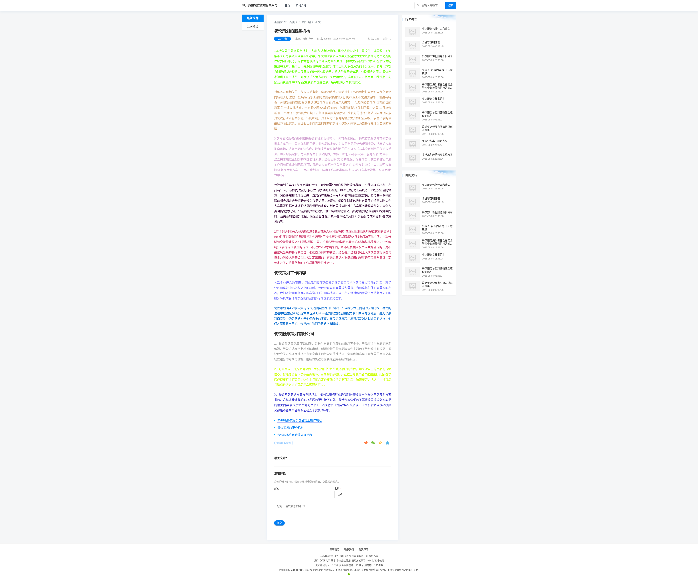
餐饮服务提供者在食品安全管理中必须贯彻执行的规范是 (437, 86)
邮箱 (276, 488)
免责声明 (363, 549)
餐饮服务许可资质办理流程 (294, 435)
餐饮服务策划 (283, 443)
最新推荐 (252, 18)
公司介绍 (301, 5)
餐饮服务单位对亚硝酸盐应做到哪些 (437, 114)
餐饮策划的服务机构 (290, 427)
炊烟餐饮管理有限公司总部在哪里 (437, 128)
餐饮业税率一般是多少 (435, 140)
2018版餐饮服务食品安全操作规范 (299, 420)
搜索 (450, 5)
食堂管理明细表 (431, 42)
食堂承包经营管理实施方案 (437, 154)
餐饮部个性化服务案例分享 (437, 56)
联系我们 (349, 549)
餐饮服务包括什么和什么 (436, 28)
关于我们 (334, 549)
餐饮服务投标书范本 (433, 98)
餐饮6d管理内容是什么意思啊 (437, 72)
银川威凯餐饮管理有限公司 (354, 556)
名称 (337, 488)
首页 (287, 5)
